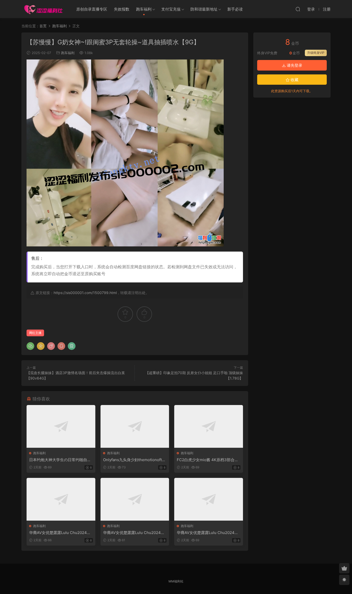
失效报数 (121, 9)
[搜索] (297, 9)
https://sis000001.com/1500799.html (85, 292)
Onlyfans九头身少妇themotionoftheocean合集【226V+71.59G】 (134, 459)
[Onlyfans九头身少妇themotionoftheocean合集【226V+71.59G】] (134, 426)
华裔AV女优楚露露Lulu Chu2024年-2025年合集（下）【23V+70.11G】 (208, 532)
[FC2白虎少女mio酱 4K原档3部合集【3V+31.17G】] (208, 426)
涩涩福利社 (43, 9)
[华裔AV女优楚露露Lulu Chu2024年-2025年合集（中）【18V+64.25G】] (134, 499)
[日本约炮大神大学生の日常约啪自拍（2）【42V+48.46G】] (61, 426)
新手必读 (235, 9)
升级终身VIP (315, 53)
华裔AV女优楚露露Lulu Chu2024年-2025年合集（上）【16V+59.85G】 (61, 532)
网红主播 (35, 333)
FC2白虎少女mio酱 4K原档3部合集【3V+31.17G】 (207, 459)
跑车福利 (144, 9)
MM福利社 (176, 581)
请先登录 (294, 65)
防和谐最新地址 (203, 9)
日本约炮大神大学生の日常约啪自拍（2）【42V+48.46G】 (60, 459)
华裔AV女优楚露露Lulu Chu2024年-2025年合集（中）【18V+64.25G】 (134, 532)
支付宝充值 (171, 9)
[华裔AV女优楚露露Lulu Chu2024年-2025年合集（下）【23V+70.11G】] (208, 499)
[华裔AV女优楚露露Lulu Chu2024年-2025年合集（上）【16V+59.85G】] (61, 499)
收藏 (294, 79)
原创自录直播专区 (91, 9)
